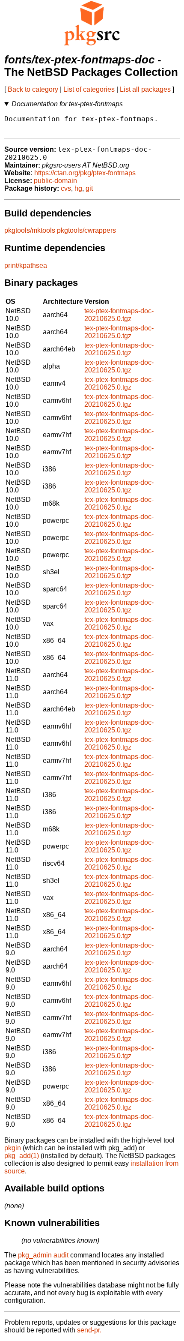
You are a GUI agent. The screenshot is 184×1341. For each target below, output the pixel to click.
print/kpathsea (25, 265)
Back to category (33, 89)
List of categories (89, 89)
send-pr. (89, 1330)
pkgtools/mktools (29, 230)
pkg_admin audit (43, 1255)
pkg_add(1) (21, 1155)
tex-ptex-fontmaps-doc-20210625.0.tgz (119, 314)
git (89, 188)
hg (78, 188)
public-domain (55, 180)
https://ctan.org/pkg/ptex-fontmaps (85, 173)
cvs (66, 188)
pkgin (12, 1148)
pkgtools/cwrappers (86, 230)
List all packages (145, 89)
